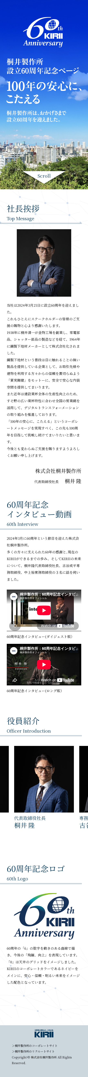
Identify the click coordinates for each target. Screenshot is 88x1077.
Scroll (44, 176)
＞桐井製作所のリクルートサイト (33, 1051)
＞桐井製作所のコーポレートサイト (35, 1046)
